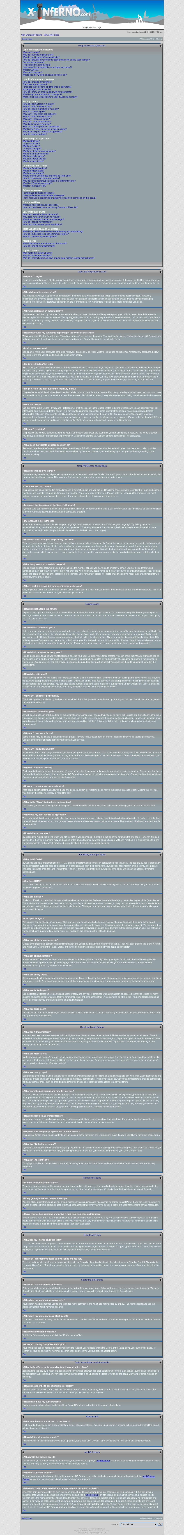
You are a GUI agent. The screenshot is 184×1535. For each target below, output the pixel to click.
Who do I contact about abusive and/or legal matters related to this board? (58, 258)
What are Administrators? (35, 168)
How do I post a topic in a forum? (38, 104)
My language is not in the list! (37, 89)
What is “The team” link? (34, 186)
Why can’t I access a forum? (36, 119)
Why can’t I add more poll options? (39, 114)
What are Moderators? (33, 171)
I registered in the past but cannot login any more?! (47, 67)
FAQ (85, 27)
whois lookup (92, 1495)
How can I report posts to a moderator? (41, 126)
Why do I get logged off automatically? (41, 57)
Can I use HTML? (31, 143)
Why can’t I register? (32, 72)
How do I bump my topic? (35, 134)
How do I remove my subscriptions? (40, 236)
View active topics (51, 35)
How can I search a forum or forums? (40, 214)
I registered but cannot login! (36, 65)
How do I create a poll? (34, 111)
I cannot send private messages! (38, 193)
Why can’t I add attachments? (37, 121)
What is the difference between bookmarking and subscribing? (53, 231)
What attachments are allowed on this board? (45, 243)
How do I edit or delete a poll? (37, 116)
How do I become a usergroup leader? (41, 178)
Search (92, 27)
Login (99, 27)
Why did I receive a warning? (37, 124)
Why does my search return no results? (42, 217)
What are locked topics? (34, 158)
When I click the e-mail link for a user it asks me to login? (50, 97)
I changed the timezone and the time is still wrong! (47, 87)
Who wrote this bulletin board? (37, 253)
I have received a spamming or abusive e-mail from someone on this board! (59, 198)
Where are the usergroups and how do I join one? (47, 176)
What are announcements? (36, 153)
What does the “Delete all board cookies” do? (45, 75)
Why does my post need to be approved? (43, 131)
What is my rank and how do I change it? (42, 94)
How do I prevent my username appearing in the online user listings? (56, 60)
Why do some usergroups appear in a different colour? (49, 181)
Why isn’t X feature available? (37, 255)
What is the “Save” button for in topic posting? (45, 129)
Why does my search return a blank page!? (43, 219)
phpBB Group (103, 1460)
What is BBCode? (31, 141)
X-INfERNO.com (102, 1531)
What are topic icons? (33, 161)
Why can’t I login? (31, 52)
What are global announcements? (39, 151)
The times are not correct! (35, 84)
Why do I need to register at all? (38, 55)
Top (24, 286)
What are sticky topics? (34, 156)
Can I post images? (32, 148)
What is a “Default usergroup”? (37, 183)
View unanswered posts (31, 35)
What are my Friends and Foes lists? (40, 205)
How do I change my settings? (37, 82)
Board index (27, 39)
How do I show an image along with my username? (47, 92)
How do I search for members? (37, 222)
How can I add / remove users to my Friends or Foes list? (50, 207)
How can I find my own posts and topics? (42, 224)
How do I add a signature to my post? (41, 109)
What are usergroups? (33, 173)
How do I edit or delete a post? (37, 106)
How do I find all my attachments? (39, 246)
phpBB (90, 1529)
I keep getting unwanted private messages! (43, 195)
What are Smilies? (31, 146)
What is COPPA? (31, 70)
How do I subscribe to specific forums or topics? (46, 234)
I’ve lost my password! (33, 62)
